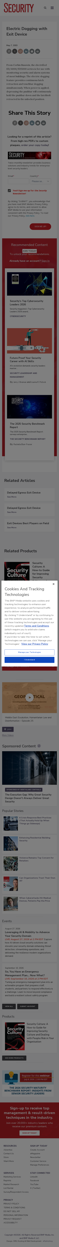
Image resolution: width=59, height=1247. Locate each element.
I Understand (29, 660)
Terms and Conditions (36, 626)
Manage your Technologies (29, 652)
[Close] (53, 584)
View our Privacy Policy (34, 644)
